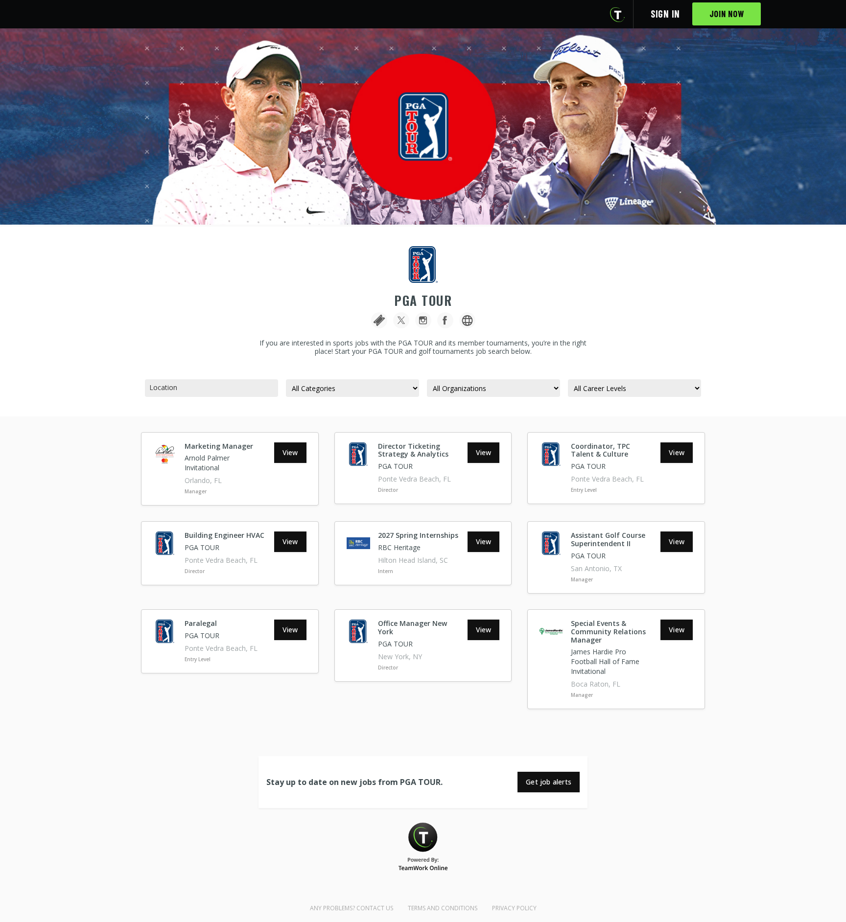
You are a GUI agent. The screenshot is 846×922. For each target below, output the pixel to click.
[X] (401, 320)
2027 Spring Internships (418, 535)
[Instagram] (423, 320)
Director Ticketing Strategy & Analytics (413, 450)
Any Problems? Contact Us (351, 908)
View (290, 452)
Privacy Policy (514, 908)
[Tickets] (379, 320)
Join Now (726, 13)
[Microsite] (467, 320)
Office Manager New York (412, 627)
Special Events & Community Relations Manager (608, 632)
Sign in (665, 14)
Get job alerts (548, 781)
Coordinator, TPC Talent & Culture (600, 450)
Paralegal (201, 623)
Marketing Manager (219, 446)
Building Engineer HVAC (224, 535)
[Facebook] (445, 320)
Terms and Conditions (442, 908)
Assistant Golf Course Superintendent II (608, 539)
